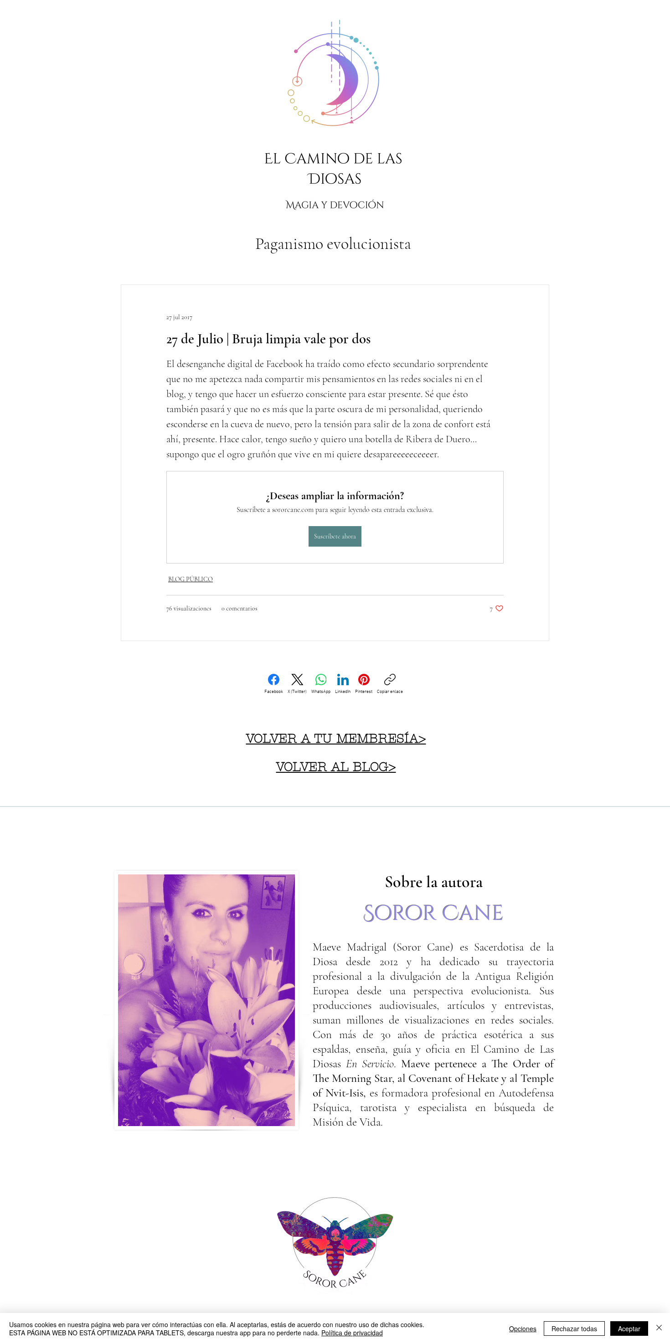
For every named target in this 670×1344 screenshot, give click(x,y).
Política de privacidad (352, 1332)
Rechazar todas (574, 1328)
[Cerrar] (659, 1328)
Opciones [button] (522, 1328)
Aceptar (629, 1328)
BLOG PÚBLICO (190, 579)
